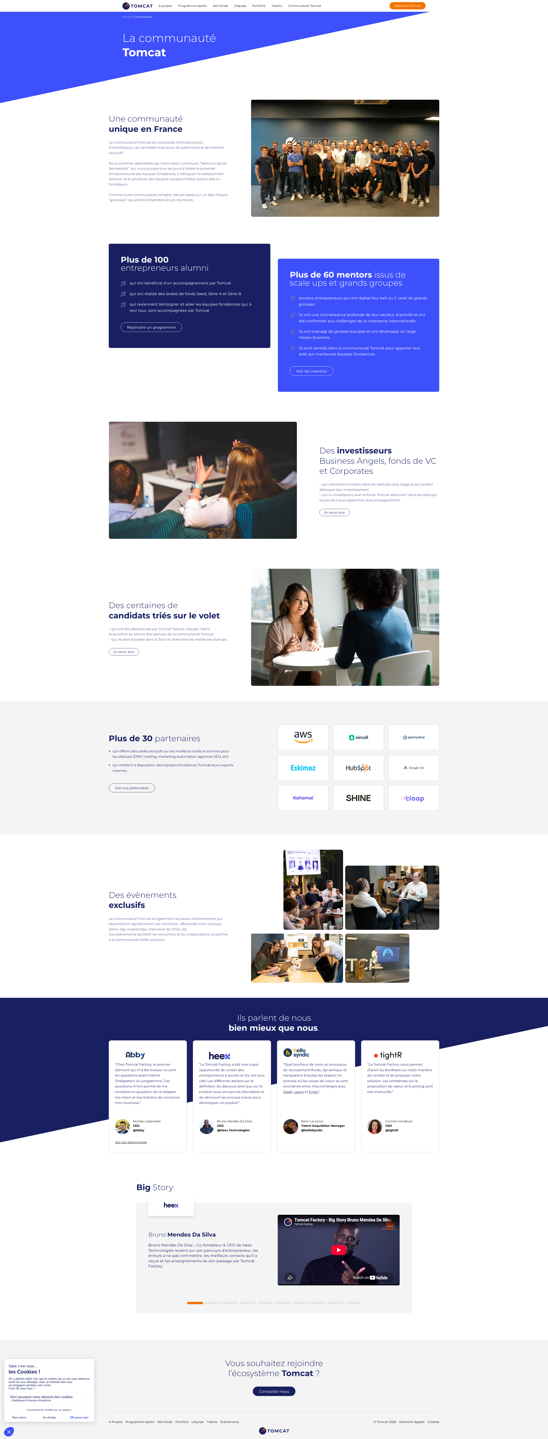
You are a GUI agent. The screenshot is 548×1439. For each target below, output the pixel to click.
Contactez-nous (274, 1391)
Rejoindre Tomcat (407, 6)
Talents (276, 6)
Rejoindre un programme (151, 327)
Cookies (433, 1422)
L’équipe (240, 6)
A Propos (115, 1422)
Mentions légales (411, 1422)
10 (353, 1303)
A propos (165, 6)
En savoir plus (334, 512)
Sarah (288, 1092)
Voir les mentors (311, 371)
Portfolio (258, 6)
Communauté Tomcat (304, 6)
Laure (299, 1092)
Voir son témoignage (131, 1142)
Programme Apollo (192, 6)
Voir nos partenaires (132, 788)
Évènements (229, 1422)
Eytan (314, 1092)
